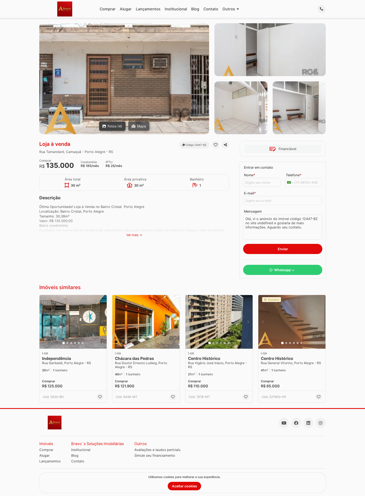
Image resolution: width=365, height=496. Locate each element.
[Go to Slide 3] (71, 343)
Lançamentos (148, 9)
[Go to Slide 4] (75, 343)
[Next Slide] (102, 322)
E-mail (250, 193)
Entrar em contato (258, 167)
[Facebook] (296, 423)
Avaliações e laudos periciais (157, 450)
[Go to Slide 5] (79, 343)
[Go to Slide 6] (83, 343)
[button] (73, 322)
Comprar (108, 9)
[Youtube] (284, 423)
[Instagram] (321, 423)
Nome (249, 175)
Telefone (293, 175)
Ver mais (132, 235)
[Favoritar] (215, 145)
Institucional (176, 9)
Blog (195, 9)
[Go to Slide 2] (67, 343)
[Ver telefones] (321, 9)
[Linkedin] (308, 423)
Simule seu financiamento (154, 455)
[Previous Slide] (43, 322)
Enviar (283, 249)
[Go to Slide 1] (63, 343)
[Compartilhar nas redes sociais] (225, 145)
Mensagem (253, 211)
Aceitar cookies (184, 486)
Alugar (126, 9)
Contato (210, 9)
